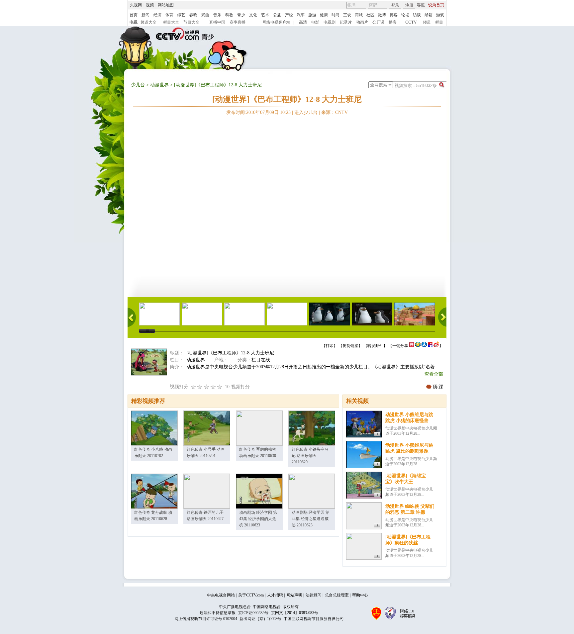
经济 (157, 15)
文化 (253, 15)
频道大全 (148, 22)
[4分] (200, 386)
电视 (134, 22)
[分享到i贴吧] (430, 345)
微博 (382, 15)
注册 (409, 5)
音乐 (217, 15)
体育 (169, 15)
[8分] (213, 386)
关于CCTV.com (251, 595)
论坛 (405, 15)
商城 (359, 15)
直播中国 (217, 22)
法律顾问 (314, 595)
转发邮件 (375, 345)
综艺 (181, 15)
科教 (229, 15)
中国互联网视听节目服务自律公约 (313, 618)
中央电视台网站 (221, 595)
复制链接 (350, 345)
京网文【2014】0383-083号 (294, 612)
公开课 (378, 22)
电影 (315, 22)
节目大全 (191, 22)
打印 (330, 345)
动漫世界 (159, 84)
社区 (370, 15)
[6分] (206, 386)
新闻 (145, 15)
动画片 (362, 22)
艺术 (265, 15)
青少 (241, 15)
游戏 (440, 15)
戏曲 (205, 15)
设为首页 (436, 5)
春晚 (193, 15)
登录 (395, 5)
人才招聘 (275, 595)
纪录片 (346, 22)
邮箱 (428, 15)
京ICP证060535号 (253, 612)
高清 (303, 22)
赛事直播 (237, 22)
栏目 (439, 22)
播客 (393, 22)
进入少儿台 (306, 112)
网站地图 (166, 5)
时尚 (335, 15)
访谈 (417, 15)
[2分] (193, 386)
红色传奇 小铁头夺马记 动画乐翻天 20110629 (310, 455)
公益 (277, 15)
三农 (347, 15)
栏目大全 (171, 22)
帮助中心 (360, 595)
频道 (427, 22)
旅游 (312, 15)
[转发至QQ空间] (418, 345)
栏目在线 (260, 359)
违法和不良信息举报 (218, 612)
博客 (394, 15)
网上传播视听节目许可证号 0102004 (205, 618)
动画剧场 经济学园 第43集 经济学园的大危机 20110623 (258, 518)
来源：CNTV (334, 112)
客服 (421, 5)
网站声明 (294, 595)
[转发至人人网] (424, 345)
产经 (289, 15)
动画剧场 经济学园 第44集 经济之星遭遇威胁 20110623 (311, 518)
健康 (324, 15)
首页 (134, 15)
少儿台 (138, 84)
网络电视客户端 (276, 22)
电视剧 (329, 22)
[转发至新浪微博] (436, 345)
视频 (150, 5)
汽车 (301, 15)
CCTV (411, 22)
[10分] (220, 386)
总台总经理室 (337, 595)
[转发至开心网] (411, 345)
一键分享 (400, 345)
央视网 (136, 5)
